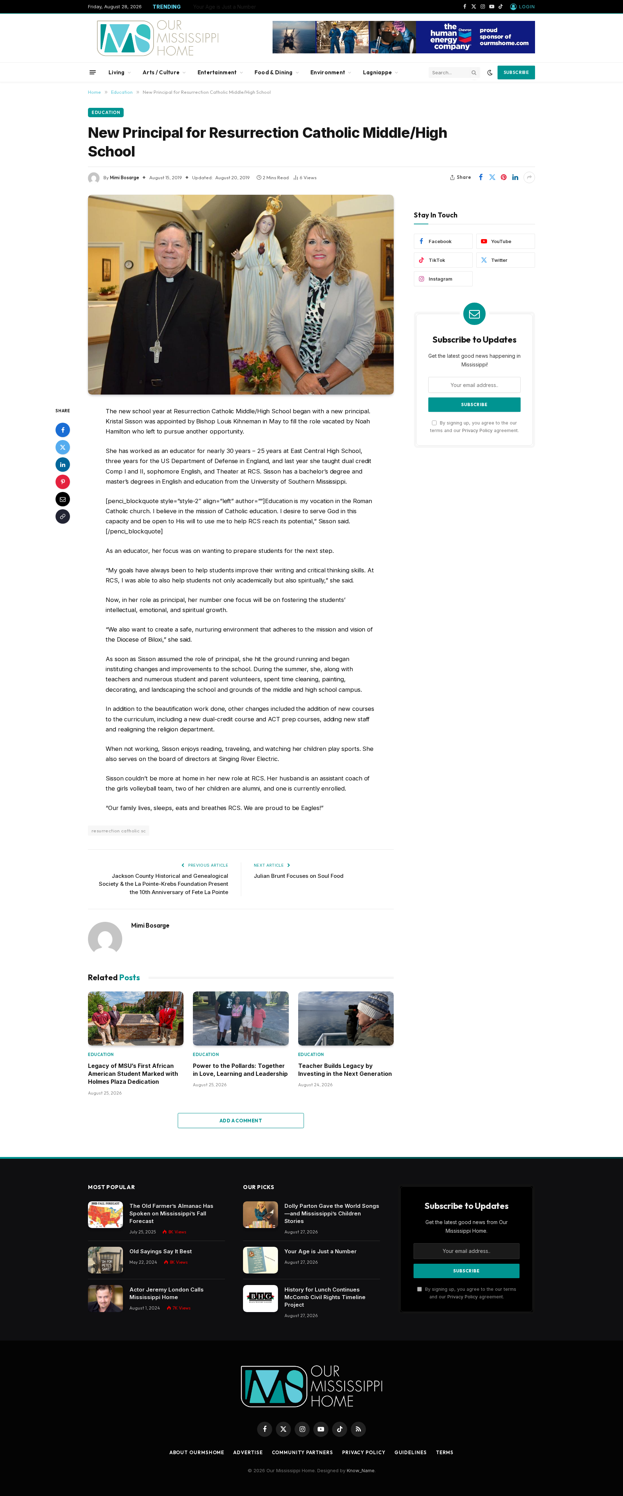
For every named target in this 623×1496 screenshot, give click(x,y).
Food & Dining (274, 72)
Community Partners (302, 1452)
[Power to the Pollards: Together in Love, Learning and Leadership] (240, 1018)
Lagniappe (377, 72)
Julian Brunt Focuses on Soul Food (299, 875)
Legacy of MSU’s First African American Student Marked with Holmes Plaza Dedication (133, 1074)
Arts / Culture (161, 72)
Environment (327, 72)
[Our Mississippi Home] (157, 38)
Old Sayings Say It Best (160, 1251)
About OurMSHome (197, 1452)
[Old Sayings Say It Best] (105, 1260)
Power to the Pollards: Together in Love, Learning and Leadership (240, 1069)
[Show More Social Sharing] (529, 177)
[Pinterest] (63, 482)
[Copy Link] (63, 516)
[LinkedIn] (63, 464)
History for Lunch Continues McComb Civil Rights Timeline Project (325, 1297)
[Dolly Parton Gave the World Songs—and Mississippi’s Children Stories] (260, 1214)
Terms (445, 1452)
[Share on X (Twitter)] (492, 177)
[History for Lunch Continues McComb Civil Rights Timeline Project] (260, 1298)
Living (117, 72)
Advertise (247, 1452)
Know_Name (361, 1470)
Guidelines (410, 1452)
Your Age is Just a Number (224, 7)
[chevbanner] (404, 51)
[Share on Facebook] (480, 177)
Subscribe (516, 72)
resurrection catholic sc (119, 830)
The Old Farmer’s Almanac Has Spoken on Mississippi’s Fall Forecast (171, 1213)
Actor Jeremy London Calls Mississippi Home (166, 1293)
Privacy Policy (477, 430)
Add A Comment (241, 1120)
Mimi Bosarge (124, 177)
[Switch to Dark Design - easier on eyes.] (490, 72)
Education (106, 112)
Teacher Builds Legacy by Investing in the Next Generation (345, 1069)
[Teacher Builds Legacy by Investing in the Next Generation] (346, 1018)
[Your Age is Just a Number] (260, 1260)
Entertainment (217, 72)
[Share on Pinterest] (503, 177)
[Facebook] (63, 430)
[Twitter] (63, 447)
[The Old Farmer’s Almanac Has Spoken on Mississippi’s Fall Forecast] (105, 1214)
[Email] (63, 499)
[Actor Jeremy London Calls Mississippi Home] (105, 1298)
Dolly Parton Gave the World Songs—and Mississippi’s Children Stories (331, 1213)
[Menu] (93, 72)
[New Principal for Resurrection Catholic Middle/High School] (241, 295)
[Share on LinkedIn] (515, 177)
